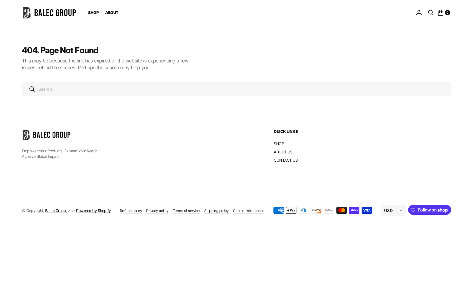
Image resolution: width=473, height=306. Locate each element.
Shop (93, 12)
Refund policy (131, 210)
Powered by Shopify (93, 210)
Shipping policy (216, 210)
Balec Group (55, 210)
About (112, 12)
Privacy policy (157, 210)
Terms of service (186, 210)
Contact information (248, 210)
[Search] (431, 13)
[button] (419, 13)
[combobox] (236, 89)
